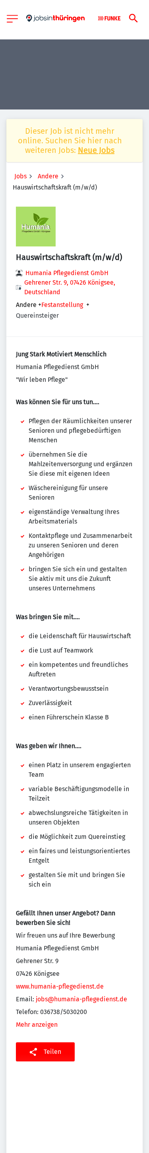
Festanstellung (62, 305)
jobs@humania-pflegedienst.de (81, 999)
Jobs (20, 176)
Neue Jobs (96, 150)
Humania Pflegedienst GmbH (66, 273)
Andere (48, 176)
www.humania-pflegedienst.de (60, 986)
